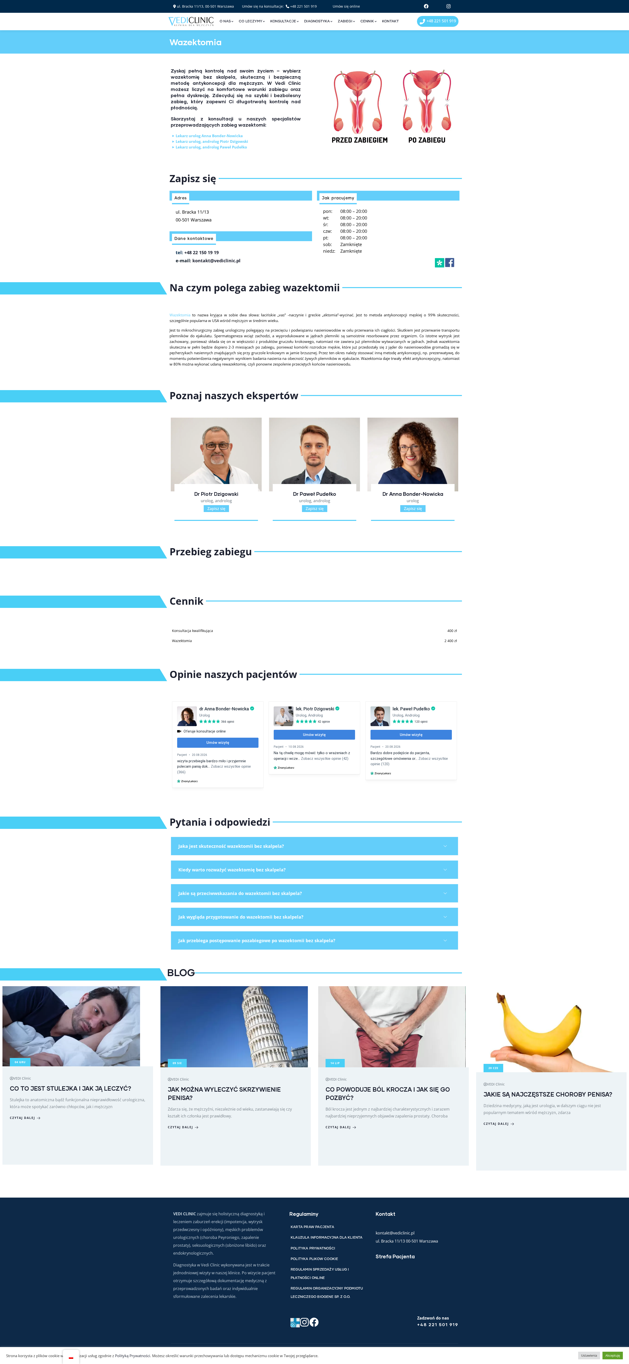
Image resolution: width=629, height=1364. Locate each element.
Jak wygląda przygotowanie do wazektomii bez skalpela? (240, 917)
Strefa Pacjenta (395, 1256)
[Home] (191, 22)
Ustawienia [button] (589, 1355)
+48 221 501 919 (303, 6)
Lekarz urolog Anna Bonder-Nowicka (209, 135)
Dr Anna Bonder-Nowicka (314, 494)
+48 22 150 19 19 (201, 252)
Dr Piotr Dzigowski (413, 494)
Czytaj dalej (22, 1127)
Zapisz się (216, 508)
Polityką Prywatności (132, 1355)
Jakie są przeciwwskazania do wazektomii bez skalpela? (240, 893)
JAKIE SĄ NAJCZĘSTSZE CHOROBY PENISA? (390, 1094)
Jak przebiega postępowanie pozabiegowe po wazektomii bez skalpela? (256, 940)
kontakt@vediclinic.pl (216, 261)
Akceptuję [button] (612, 1355)
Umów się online (346, 6)
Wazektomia (181, 314)
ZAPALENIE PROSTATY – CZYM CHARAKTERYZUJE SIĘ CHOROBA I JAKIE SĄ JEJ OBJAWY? (549, 1098)
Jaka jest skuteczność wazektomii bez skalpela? (231, 846)
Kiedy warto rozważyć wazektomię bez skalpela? (232, 870)
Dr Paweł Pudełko (216, 494)
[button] (459, 472)
